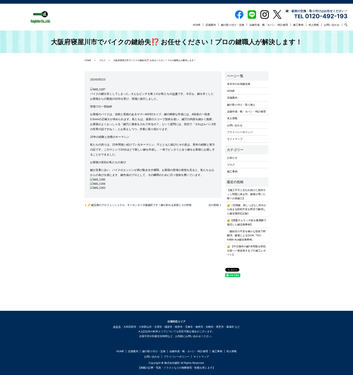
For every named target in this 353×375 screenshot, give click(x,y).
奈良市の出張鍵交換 (238, 83)
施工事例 (298, 24)
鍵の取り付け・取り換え (241, 104)
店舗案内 (211, 24)
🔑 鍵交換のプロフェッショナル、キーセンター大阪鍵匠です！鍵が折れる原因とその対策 (139, 204)
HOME (196, 24)
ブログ (102, 60)
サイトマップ (235, 138)
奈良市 (117, 326)
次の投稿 (213, 204)
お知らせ (232, 157)
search (344, 25)
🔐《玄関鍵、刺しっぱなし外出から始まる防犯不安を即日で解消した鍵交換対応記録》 (246, 209)
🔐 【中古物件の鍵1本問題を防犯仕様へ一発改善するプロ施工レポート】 (246, 250)
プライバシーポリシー (240, 132)
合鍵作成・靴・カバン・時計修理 (268, 24)
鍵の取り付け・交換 (232, 24)
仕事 (175, 93)
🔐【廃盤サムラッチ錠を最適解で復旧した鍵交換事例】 (246, 222)
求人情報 (314, 24)
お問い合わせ (331, 24)
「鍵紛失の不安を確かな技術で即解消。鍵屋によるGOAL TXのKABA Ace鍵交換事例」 (246, 235)
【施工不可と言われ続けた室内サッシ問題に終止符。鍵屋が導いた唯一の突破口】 (246, 194)
